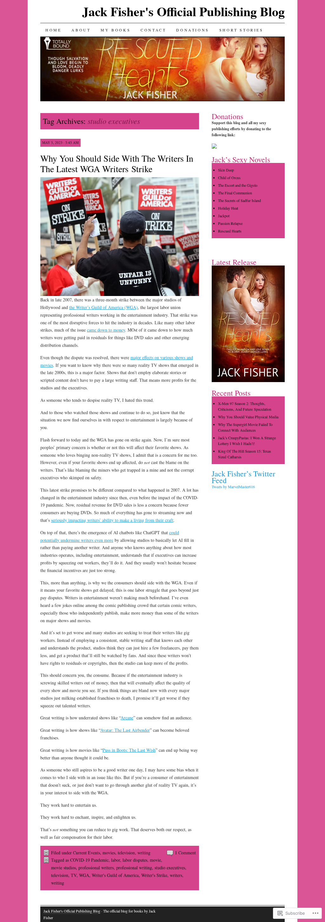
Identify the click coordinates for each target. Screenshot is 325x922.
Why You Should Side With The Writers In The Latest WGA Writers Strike (116, 163)
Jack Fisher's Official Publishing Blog (183, 11)
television (126, 853)
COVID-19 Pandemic (89, 860)
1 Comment (185, 853)
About (80, 29)
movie (155, 860)
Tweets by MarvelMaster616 (233, 486)
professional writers (96, 868)
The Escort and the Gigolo (237, 185)
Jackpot (223, 215)
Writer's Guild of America (115, 875)
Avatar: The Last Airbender (125, 730)
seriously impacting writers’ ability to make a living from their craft (112, 520)
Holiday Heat (228, 208)
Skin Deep (226, 169)
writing (143, 853)
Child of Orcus (229, 177)
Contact (153, 29)
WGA (84, 875)
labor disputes (135, 860)
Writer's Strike (154, 875)
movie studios (63, 868)
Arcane (127, 718)
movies (109, 853)
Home (53, 29)
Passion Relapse (230, 223)
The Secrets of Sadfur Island (239, 200)
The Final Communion (235, 192)
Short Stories (241, 29)
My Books (115, 29)
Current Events (86, 853)
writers (176, 875)
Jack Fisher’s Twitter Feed (243, 476)
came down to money (106, 330)
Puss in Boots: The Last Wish (129, 750)
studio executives (170, 868)
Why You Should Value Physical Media (248, 416)
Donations (192, 29)
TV (73, 875)
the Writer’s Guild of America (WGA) (103, 307)
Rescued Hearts (230, 230)
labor (115, 860)
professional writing (134, 868)
